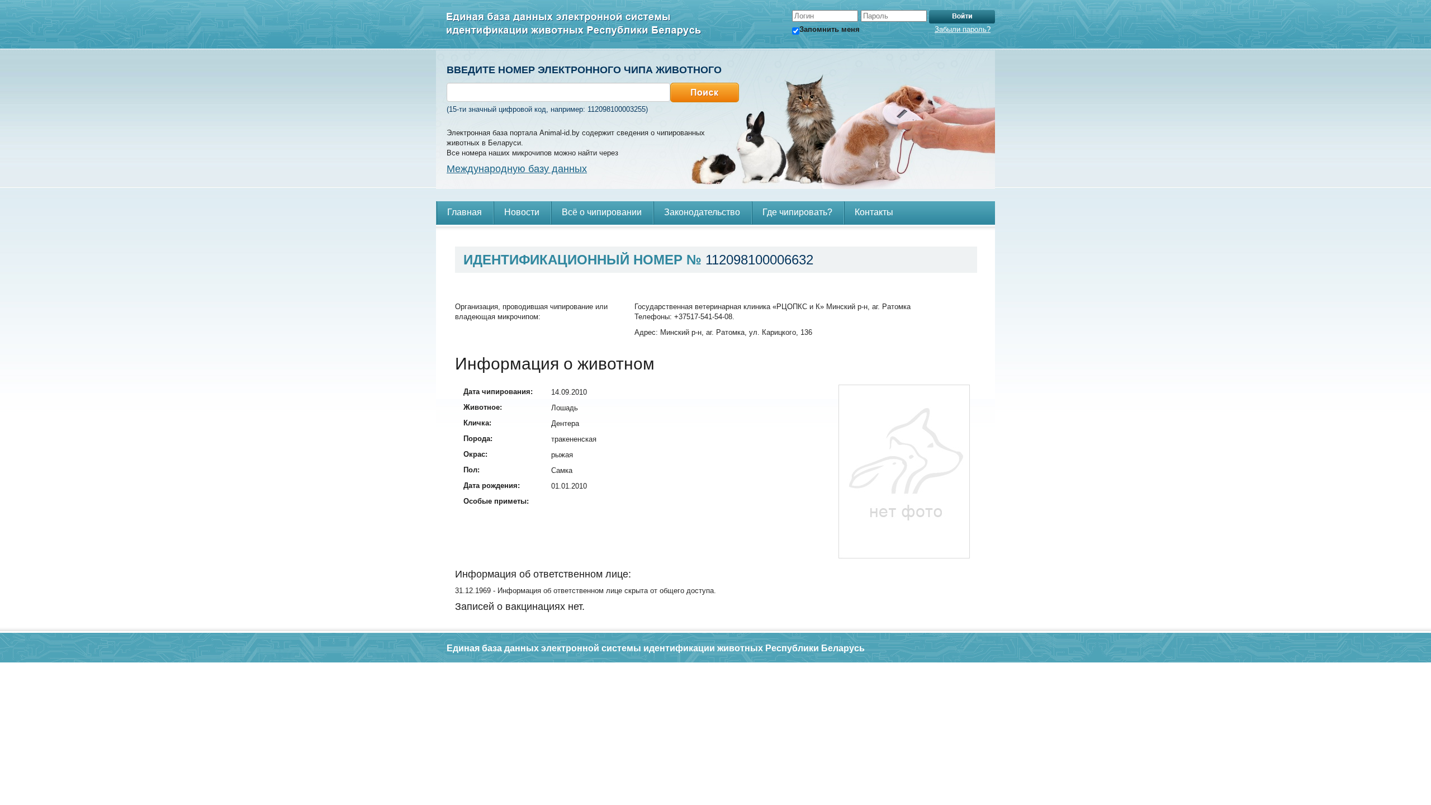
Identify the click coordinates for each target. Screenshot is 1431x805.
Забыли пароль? (963, 29)
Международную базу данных (517, 168)
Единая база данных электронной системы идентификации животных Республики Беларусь (574, 24)
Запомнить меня (829, 29)
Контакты (874, 212)
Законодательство (702, 212)
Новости (521, 212)
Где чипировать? (797, 212)
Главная (464, 212)
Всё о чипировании (602, 212)
